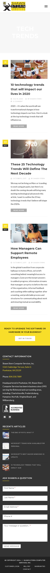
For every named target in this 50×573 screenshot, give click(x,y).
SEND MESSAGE (11, 546)
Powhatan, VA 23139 (12, 370)
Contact (27, 569)
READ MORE (18, 126)
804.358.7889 (15, 376)
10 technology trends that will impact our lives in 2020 (27, 89)
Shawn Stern (36, 99)
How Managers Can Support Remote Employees (26, 253)
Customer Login (12, 566)
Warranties (40, 566)
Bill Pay (27, 566)
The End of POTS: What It (22, 432)
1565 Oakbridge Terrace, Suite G (17, 367)
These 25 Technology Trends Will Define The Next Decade (29, 168)
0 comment (18, 101)
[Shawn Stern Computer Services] (14, 6)
